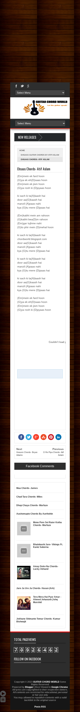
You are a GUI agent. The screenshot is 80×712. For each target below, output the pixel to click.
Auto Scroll (3, 694)
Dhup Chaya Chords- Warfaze (32, 505)
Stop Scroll (3, 700)
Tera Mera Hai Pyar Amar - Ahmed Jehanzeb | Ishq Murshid (47, 600)
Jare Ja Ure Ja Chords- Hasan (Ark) (35, 588)
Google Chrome (59, 687)
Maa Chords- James (27, 488)
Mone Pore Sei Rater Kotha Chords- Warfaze (47, 523)
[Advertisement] (40, 40)
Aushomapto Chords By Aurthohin (34, 513)
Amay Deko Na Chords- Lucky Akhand (45, 567)
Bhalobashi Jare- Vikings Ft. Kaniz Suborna (48, 545)
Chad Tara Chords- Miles (29, 496)
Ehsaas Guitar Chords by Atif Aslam (40, 155)
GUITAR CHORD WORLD (46, 682)
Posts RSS (40, 706)
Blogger (29, 687)
